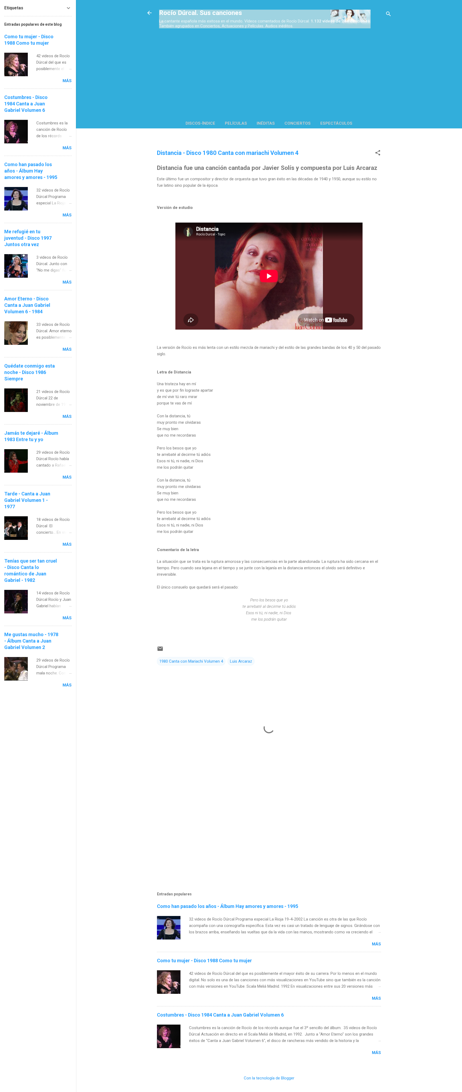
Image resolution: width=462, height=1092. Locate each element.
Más (376, 944)
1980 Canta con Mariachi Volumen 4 (191, 661)
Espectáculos (336, 123)
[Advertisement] (269, 71)
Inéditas (266, 123)
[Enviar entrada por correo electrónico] (160, 650)
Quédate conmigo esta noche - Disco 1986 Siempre (29, 372)
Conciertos (297, 123)
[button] (378, 153)
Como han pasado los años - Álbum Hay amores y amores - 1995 (227, 906)
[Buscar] (388, 14)
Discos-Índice (200, 123)
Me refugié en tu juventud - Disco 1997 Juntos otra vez (28, 238)
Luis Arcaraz (241, 661)
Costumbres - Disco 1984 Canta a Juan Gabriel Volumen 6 (220, 1015)
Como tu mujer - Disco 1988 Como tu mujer (204, 960)
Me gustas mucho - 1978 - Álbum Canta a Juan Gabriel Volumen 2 (31, 641)
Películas (236, 123)
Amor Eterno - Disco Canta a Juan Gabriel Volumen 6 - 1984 (27, 305)
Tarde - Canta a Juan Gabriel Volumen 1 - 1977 (27, 500)
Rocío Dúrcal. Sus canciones (200, 13)
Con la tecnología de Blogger (269, 1078)
